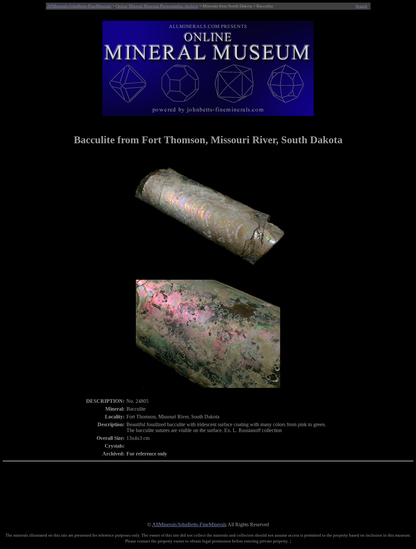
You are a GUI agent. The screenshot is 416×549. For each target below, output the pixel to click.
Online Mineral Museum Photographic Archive (157, 6)
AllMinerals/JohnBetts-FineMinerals (79, 6)
